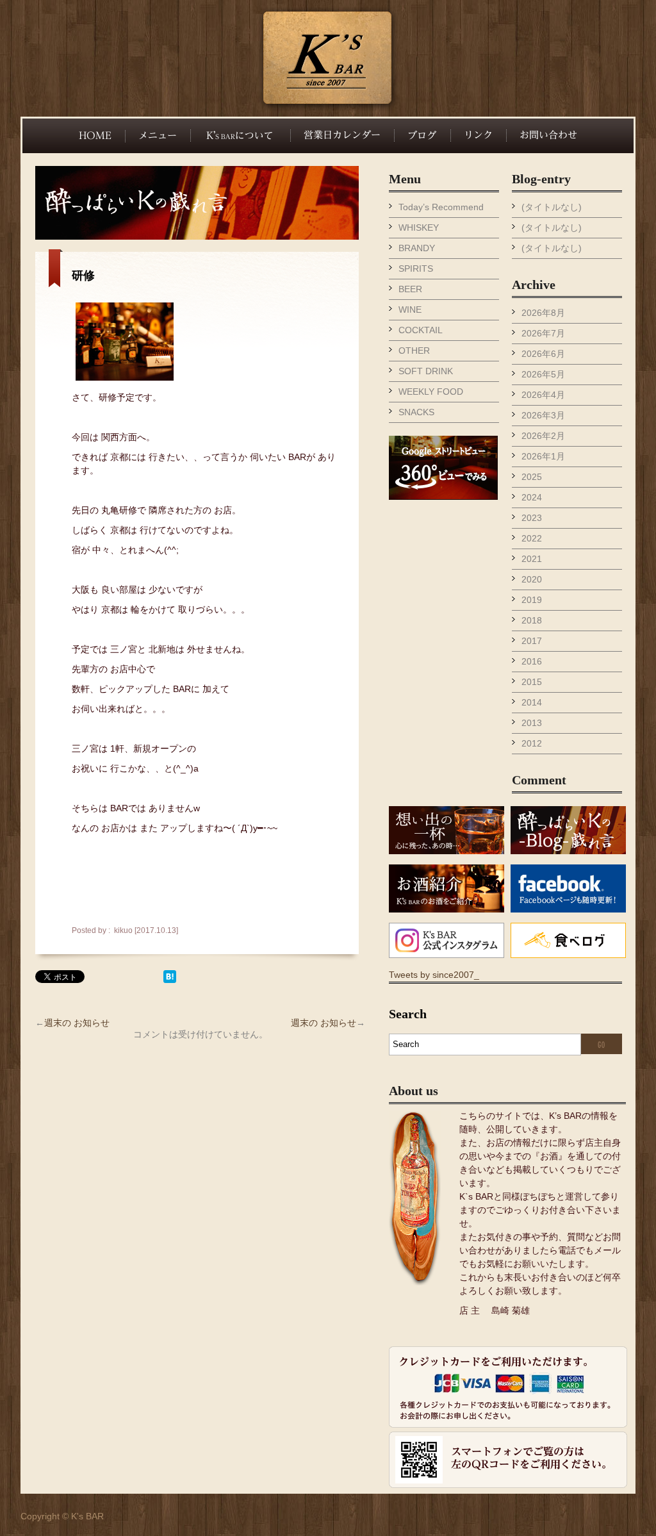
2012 (531, 743)
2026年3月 (543, 415)
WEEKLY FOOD (430, 391)
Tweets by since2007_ (434, 975)
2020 (531, 579)
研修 (83, 275)
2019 (531, 600)
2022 (531, 538)
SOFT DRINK (425, 371)
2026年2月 (543, 436)
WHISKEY (418, 227)
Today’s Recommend (441, 207)
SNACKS (416, 412)
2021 (531, 559)
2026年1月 (543, 456)
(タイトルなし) (551, 207)
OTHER (414, 350)
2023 (531, 518)
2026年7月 (543, 333)
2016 (531, 661)
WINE (410, 309)
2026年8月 (543, 313)
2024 (531, 497)
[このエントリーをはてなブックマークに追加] (169, 980)
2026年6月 (543, 354)
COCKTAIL (420, 330)
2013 (531, 723)
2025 (531, 477)
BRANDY (416, 248)
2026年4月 (543, 395)
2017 (531, 641)
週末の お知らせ (77, 1023)
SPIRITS (415, 268)
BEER (410, 289)
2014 (531, 702)
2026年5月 (543, 374)
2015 (531, 682)
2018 (531, 620)
